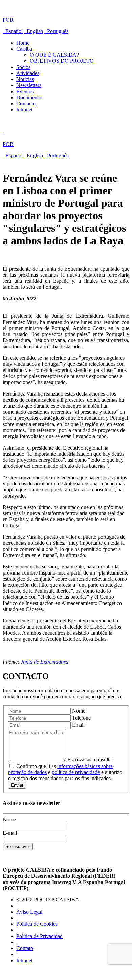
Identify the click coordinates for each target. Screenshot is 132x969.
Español (13, 31)
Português (56, 31)
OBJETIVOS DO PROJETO (62, 61)
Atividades (27, 73)
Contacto (26, 103)
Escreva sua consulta (89, 759)
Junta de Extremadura (44, 662)
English (33, 31)
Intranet (24, 109)
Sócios (23, 67)
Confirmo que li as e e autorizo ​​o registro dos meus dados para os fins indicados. (66, 772)
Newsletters (28, 85)
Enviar (17, 785)
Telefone (81, 718)
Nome (78, 711)
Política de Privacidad (39, 936)
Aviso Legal (29, 912)
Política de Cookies (37, 924)
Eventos (25, 91)
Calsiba (25, 49)
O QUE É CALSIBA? (54, 55)
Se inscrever (17, 846)
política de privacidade (76, 772)
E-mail (10, 833)
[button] (66, 14)
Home (22, 43)
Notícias (25, 79)
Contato (24, 948)
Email (78, 725)
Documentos (29, 97)
